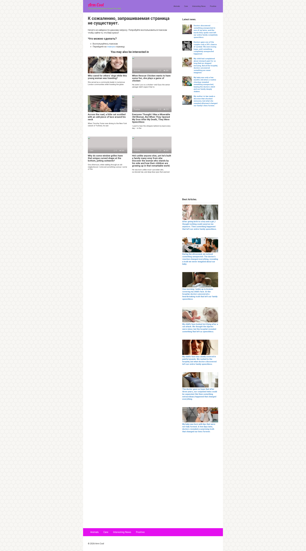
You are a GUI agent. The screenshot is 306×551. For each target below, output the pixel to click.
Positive (213, 6)
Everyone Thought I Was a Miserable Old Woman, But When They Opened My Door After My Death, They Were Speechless (151, 118)
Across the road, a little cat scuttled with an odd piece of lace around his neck (107, 117)
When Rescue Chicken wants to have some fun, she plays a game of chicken (151, 78)
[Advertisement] (200, 153)
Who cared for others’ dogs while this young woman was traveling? (107, 77)
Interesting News (199, 6)
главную (111, 46)
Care (186, 6)
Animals (177, 6)
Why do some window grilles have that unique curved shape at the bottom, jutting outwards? (105, 158)
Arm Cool (96, 4)
